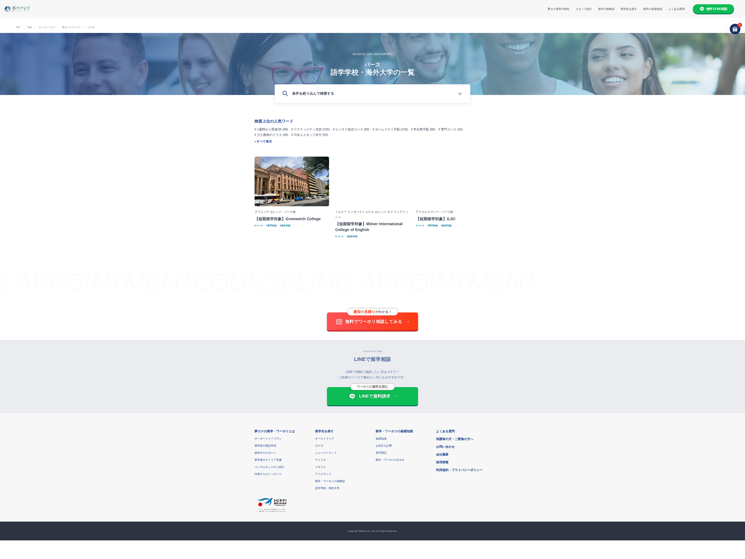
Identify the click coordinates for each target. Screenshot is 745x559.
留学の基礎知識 (652, 8)
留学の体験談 (606, 8)
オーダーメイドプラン (268, 438)
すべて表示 (264, 141)
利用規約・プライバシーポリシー (459, 470)
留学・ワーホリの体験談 (330, 481)
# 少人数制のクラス (268, 134)
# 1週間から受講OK (268, 129)
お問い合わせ (445, 446)
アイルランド (323, 473)
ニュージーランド (326, 452)
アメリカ (320, 459)
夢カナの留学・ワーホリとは (275, 431)
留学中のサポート (265, 452)
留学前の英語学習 (265, 445)
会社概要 (442, 454)
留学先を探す (629, 8)
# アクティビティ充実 (306, 129)
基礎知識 (381, 438)
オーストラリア (324, 438)
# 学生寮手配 (420, 129)
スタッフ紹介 (584, 8)
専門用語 (381, 452)
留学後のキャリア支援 (268, 459)
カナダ (319, 445)
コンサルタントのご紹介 (269, 466)
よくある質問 (676, 8)
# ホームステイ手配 (386, 129)
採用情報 (442, 462)
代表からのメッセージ (268, 473)
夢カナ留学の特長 (558, 8)
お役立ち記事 (384, 445)
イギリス (320, 466)
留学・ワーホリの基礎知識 (394, 431)
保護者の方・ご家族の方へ (454, 439)
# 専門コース (447, 129)
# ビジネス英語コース (348, 129)
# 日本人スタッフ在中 (306, 134)
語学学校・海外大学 (327, 488)
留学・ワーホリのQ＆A (390, 459)
